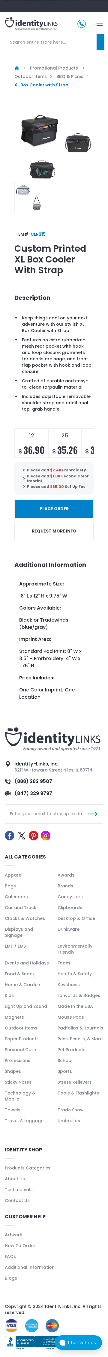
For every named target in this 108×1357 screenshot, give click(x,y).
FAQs (10, 1256)
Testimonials (19, 1190)
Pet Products (72, 1050)
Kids (9, 995)
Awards (66, 875)
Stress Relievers (75, 1082)
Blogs (11, 1278)
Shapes (13, 1071)
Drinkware (69, 929)
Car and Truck (20, 908)
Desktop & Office (76, 918)
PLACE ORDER (54, 509)
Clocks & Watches (25, 918)
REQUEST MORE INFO (54, 531)
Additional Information (30, 1267)
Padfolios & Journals (80, 1028)
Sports (65, 1071)
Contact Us (17, 1200)
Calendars (16, 897)
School (65, 1060)
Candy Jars (70, 897)
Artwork (13, 1235)
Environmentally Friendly (75, 949)
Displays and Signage (19, 932)
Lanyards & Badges (79, 995)
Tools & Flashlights (78, 1093)
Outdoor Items (21, 1028)
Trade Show (71, 1110)
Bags (10, 886)
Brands (65, 886)
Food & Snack (20, 974)
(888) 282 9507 (33, 781)
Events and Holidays (27, 963)
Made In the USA (75, 1006)
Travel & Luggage (24, 1121)
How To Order (20, 1246)
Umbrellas (69, 1121)
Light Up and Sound (26, 1006)
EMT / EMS (15, 946)
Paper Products (22, 1039)
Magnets (14, 1017)
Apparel (13, 875)
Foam (64, 963)
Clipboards (70, 908)
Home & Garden (22, 985)
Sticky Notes (18, 1082)
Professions (17, 1060)
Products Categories (27, 1168)
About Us (15, 1179)
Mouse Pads (71, 1017)
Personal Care (20, 1050)
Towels (12, 1110)
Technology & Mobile (20, 1096)
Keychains (69, 985)
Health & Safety (75, 974)
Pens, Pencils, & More (80, 1039)
